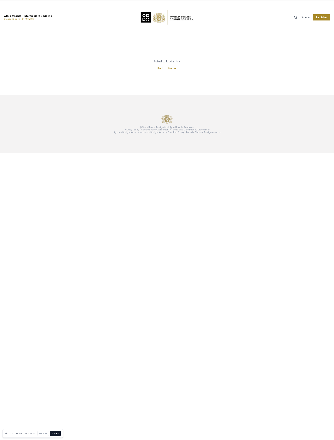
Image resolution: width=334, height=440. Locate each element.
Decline (43, 433)
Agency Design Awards (126, 132)
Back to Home (167, 68)
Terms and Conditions (183, 129)
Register (321, 17)
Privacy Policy (131, 129)
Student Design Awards (208, 132)
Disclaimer (204, 129)
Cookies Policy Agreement (155, 129)
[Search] (295, 17)
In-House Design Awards (153, 132)
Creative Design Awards (181, 132)
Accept (55, 433)
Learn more (29, 433)
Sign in (305, 17)
